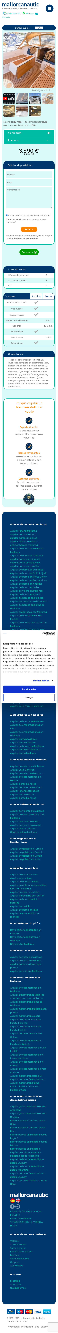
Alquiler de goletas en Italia (25, 859)
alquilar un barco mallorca (24, 541)
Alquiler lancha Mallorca (23, 531)
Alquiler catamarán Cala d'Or (26, 1076)
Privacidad (27, 1326)
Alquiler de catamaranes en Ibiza (28, 885)
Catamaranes (18, 1244)
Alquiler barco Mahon (22, 794)
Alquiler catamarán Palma (24, 1083)
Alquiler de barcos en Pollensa (26, 598)
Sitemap (45, 1326)
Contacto (6, 17)
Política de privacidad (26, 238)
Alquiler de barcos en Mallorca (28, 524)
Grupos (14, 1262)
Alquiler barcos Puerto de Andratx (29, 601)
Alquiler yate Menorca (22, 769)
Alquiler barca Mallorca (23, 753)
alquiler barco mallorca (23, 534)
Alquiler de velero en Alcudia (25, 825)
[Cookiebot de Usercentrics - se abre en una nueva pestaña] (42, 634)
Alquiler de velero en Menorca (26, 773)
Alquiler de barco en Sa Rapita (26, 569)
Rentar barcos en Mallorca (25, 1148)
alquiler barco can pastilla (24, 566)
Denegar (29, 697)
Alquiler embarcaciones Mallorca (28, 612)
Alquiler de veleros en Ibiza (24, 892)
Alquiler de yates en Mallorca (26, 957)
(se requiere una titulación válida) (29, 215)
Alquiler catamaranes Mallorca (27, 994)
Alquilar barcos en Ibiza (24, 868)
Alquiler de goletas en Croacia (26, 852)
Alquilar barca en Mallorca (24, 749)
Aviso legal (14, 1326)
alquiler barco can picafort (25, 559)
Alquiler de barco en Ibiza (24, 909)
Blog (36, 1326)
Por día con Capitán (21, 1251)
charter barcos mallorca (24, 545)
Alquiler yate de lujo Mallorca (26, 971)
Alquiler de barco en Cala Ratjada (28, 573)
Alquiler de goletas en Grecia (26, 855)
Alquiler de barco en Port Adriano (28, 580)
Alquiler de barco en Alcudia (25, 594)
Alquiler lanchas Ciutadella (24, 791)
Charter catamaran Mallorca (26, 998)
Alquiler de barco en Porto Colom (28, 576)
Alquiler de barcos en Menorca (28, 759)
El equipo (15, 1281)
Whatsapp (30, 14)
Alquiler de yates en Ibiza (23, 874)
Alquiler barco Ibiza (20, 906)
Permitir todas (29, 689)
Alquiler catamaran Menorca (26, 787)
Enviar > (29, 229)
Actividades (16, 1265)
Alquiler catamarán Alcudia (25, 1016)
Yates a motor (18, 1248)
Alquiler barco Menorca (23, 784)
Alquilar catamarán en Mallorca (27, 1079)
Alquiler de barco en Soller (24, 587)
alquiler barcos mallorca (23, 538)
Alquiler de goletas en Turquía (26, 848)
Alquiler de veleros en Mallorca (27, 811)
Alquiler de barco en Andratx (26, 583)
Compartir (28, 252)
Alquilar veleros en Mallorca (27, 804)
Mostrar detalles (41, 680)
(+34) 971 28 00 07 (13, 14)
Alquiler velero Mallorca (23, 828)
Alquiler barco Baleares (23, 742)
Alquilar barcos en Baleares (26, 715)
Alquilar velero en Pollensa (24, 821)
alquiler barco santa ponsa (25, 562)
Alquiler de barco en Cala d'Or (26, 555)
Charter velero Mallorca (23, 832)
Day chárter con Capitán (25, 923)
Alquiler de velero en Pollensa (26, 590)
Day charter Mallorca (22, 944)
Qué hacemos (18, 1288)
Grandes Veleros (19, 1258)
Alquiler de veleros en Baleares (27, 766)
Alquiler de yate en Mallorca (25, 960)
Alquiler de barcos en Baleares (27, 721)
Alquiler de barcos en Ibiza (24, 881)
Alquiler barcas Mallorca (23, 739)
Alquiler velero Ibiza (21, 878)
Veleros (14, 1241)
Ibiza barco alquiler (20, 888)
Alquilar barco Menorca (23, 798)
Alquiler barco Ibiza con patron (27, 895)
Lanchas (14, 1255)
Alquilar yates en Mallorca (26, 950)
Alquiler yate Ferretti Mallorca (26, 706)
